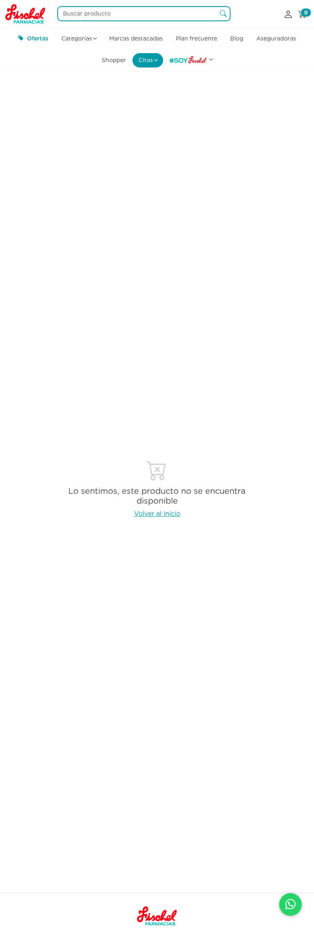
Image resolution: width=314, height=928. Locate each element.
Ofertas (37, 38)
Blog (236, 38)
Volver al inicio (157, 514)
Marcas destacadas (136, 38)
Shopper (114, 60)
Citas (146, 60)
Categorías (76, 38)
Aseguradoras (276, 38)
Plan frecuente (196, 38)
